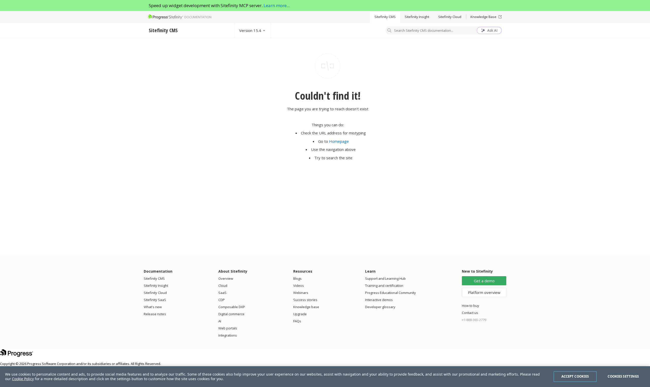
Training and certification (384, 285)
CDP (221, 299)
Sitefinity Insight (417, 16)
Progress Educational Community (390, 292)
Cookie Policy (23, 378)
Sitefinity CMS (385, 16)
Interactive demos (379, 299)
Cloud (222, 285)
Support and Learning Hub (385, 278)
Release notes (155, 314)
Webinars (300, 292)
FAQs (297, 321)
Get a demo (484, 280)
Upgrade (300, 314)
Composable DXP (231, 307)
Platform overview (484, 292)
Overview (225, 278)
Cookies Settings (623, 376)
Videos (298, 285)
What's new (153, 307)
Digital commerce (231, 314)
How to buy (470, 305)
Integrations (227, 335)
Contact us (470, 312)
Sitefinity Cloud (449, 16)
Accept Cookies (575, 376)
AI (219, 321)
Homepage (339, 141)
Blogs (297, 278)
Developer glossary (380, 307)
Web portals (227, 328)
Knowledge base (306, 307)
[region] (325, 376)
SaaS (222, 292)
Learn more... (277, 5)
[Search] (389, 31)
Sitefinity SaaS (155, 299)
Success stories (305, 299)
